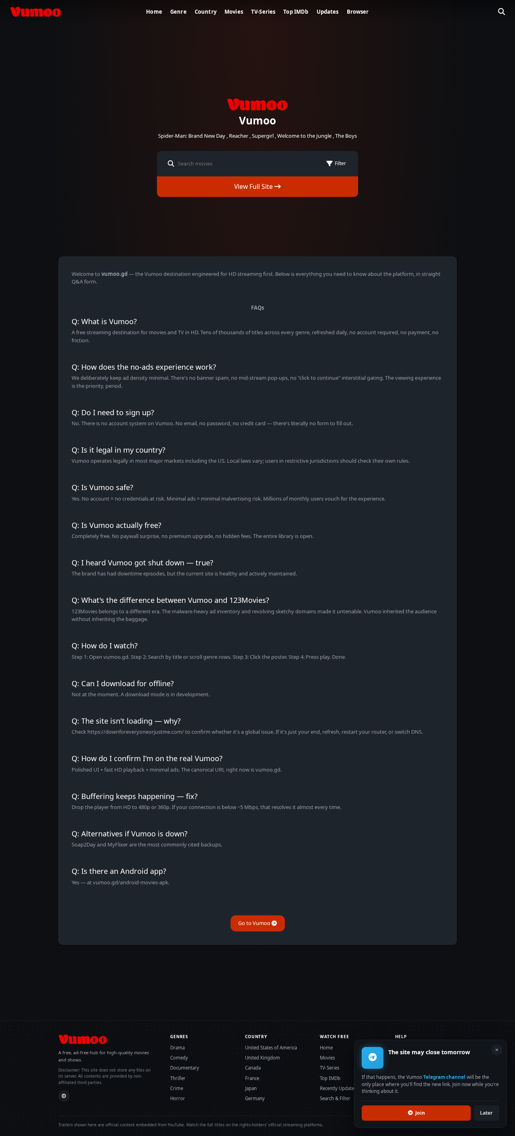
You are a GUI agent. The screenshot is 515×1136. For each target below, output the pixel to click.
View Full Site (254, 186)
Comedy (179, 1058)
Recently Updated (338, 1088)
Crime (176, 1088)
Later (486, 1112)
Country (205, 11)
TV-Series (263, 11)
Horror (177, 1098)
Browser (358, 11)
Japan (251, 1088)
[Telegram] (64, 1096)
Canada (253, 1068)
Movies (234, 11)
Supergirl (263, 135)
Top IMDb (295, 11)
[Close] (497, 1049)
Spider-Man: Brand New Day (191, 135)
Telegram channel (444, 1077)
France (252, 1078)
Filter (340, 163)
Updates (328, 11)
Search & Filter (335, 1098)
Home (154, 11)
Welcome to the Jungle (304, 135)
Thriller (177, 1078)
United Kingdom (262, 1058)
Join (420, 1112)
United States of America (271, 1048)
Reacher (238, 135)
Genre (178, 11)
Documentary (184, 1068)
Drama (177, 1048)
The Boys (346, 135)
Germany (255, 1098)
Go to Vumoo (255, 923)
